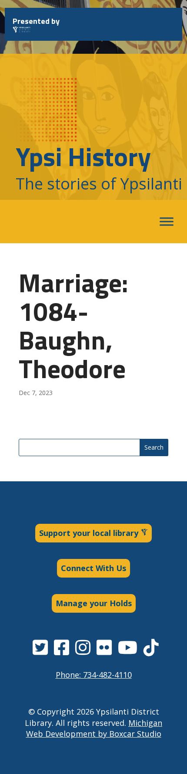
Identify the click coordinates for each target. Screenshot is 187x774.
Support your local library (89, 533)
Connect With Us (93, 568)
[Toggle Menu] (167, 222)
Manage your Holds (94, 603)
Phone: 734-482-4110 (94, 674)
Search (154, 447)
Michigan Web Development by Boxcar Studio (94, 728)
